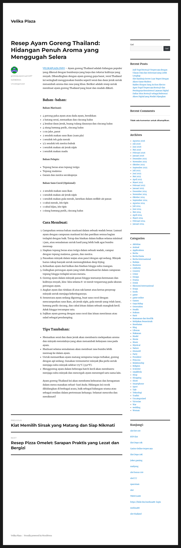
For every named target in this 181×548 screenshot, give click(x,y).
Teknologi (137, 392)
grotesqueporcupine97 (21, 76)
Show (135, 381)
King (135, 327)
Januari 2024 (138, 224)
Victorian (137, 401)
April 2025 (137, 179)
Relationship (138, 363)
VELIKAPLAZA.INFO (54, 68)
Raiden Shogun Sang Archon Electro (149, 84)
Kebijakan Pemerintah (143, 321)
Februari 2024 (139, 221)
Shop (135, 375)
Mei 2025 (137, 176)
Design (136, 277)
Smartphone (138, 384)
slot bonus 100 (136, 472)
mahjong (134, 466)
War (134, 404)
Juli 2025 (137, 170)
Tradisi (136, 395)
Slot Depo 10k (136, 442)
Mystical (136, 345)
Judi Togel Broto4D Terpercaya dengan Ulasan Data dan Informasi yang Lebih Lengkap (150, 73)
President (137, 357)
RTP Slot (134, 437)
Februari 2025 (139, 185)
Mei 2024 (137, 212)
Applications (138, 250)
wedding (136, 407)
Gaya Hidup (138, 303)
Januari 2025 (138, 188)
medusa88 (135, 508)
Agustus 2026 (139, 141)
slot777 (133, 478)
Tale (134, 390)
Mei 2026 (137, 150)
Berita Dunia (138, 256)
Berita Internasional (142, 259)
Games (136, 300)
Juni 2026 (137, 147)
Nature (136, 348)
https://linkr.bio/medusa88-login (145, 502)
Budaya (136, 262)
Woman (136, 410)
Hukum (136, 312)
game (135, 295)
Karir (135, 315)
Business (137, 265)
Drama (136, 280)
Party (135, 354)
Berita (135, 253)
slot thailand (136, 514)
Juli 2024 (137, 206)
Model (135, 336)
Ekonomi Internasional (143, 286)
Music (135, 342)
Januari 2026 (138, 156)
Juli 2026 (137, 144)
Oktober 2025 (139, 164)
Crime (135, 274)
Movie (135, 339)
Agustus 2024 (139, 203)
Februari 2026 (139, 153)
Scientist (137, 369)
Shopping (137, 378)
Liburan (136, 330)
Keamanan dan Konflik (143, 318)
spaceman (134, 484)
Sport (135, 387)
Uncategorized (18, 84)
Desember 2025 (140, 159)
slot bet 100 (135, 431)
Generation (138, 306)
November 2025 (140, 161)
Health (136, 309)
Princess (136, 360)
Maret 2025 (138, 182)
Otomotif (137, 351)
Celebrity (137, 268)
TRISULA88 (135, 496)
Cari (132, 44)
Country (136, 271)
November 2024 (140, 194)
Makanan (137, 333)
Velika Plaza (23, 21)
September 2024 (140, 200)
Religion (136, 366)
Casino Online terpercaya (141, 448)
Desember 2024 (140, 191)
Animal (136, 247)
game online (138, 298)
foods (135, 292)
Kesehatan (137, 324)
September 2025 (140, 167)
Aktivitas (137, 244)
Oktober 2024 (139, 197)
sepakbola (137, 372)
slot (132, 490)
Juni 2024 (137, 209)
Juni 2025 (137, 173)
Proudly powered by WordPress (38, 535)
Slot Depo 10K (136, 454)
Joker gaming (136, 460)
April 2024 (137, 215)
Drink (135, 283)
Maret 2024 (138, 218)
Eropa (135, 289)
